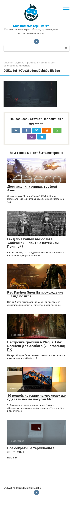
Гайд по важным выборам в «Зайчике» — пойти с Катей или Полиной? (33, 243)
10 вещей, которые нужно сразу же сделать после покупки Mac (36, 397)
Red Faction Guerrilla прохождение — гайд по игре (35, 294)
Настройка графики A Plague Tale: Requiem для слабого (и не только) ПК (36, 346)
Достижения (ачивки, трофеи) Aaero (32, 188)
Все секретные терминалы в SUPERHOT (31, 450)
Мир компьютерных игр (31, 26)
